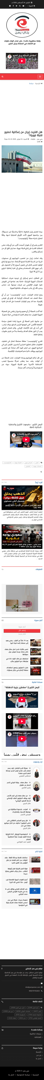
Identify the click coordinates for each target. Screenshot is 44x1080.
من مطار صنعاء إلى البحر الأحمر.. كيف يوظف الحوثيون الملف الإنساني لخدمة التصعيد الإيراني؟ (19, 798)
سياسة (31, 83)
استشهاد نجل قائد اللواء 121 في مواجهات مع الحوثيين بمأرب (17, 660)
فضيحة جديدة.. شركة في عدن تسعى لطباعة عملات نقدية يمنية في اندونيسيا (16, 903)
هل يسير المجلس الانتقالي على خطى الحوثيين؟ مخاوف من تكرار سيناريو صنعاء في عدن (17, 823)
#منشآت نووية (37, 466)
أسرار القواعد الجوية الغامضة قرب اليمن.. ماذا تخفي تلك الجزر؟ (16, 881)
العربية (31, 6)
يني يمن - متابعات (35, 542)
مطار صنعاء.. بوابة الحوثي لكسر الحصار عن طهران (19, 784)
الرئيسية (37, 83)
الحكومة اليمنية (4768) (34, 1015)
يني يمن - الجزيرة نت (34, 503)
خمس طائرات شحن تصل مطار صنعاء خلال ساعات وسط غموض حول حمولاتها (16, 652)
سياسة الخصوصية (23, 1075)
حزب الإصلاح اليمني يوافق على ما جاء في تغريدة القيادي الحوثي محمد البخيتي (16, 892)
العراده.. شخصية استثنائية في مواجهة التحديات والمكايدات (19, 810)
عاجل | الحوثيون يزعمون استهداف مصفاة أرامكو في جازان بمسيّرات (17, 669)
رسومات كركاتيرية (35, 1034)
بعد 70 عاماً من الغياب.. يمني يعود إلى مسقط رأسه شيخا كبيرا (17, 642)
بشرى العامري (26, 787)
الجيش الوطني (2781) (35, 1018)
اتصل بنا (38, 1058)
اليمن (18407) (37, 1011)
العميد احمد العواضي (24, 842)
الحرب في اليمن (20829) (18, 1007)
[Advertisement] (22, 107)
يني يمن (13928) (8, 1011)
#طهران (28, 466)
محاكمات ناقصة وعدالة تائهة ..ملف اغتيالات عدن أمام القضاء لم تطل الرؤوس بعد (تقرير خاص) (16, 860)
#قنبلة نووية (18, 463)
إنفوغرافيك (37, 1037)
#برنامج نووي (28, 463)
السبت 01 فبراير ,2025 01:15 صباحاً (15, 139)
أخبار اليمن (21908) (33, 1007)
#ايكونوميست (7, 463)
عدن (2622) (22, 1018)
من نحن (38, 1055)
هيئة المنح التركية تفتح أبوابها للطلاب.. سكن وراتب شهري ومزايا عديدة (16, 871)
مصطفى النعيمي (25, 776)
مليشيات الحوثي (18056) (23, 1011)
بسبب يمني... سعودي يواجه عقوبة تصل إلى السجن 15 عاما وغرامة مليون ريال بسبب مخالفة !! (21, 545)
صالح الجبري (27, 803)
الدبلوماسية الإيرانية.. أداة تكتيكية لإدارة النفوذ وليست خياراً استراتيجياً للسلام (18, 837)
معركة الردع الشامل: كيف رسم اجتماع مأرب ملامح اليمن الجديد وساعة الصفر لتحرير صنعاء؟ (18, 771)
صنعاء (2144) (12, 1018)
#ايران (36, 463)
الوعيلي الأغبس (26, 814)
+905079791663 (34, 991)
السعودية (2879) (20, 1015)
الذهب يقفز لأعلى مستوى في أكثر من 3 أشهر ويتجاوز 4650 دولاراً (23, 506)
